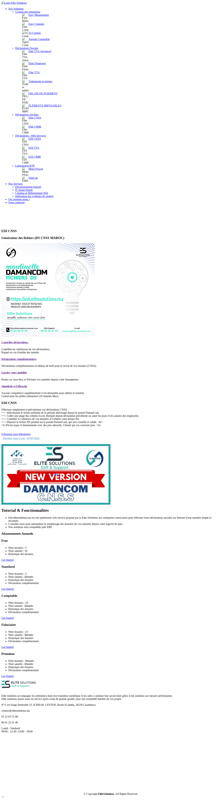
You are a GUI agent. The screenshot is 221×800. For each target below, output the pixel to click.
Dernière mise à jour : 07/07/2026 (21, 438)
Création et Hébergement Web (31, 193)
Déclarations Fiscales (26, 48)
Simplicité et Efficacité (14, 386)
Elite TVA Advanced (39, 51)
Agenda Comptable (39, 39)
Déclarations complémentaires (18, 359)
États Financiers (37, 63)
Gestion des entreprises (27, 11)
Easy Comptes (36, 23)
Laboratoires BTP (25, 165)
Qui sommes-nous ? (19, 199)
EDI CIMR (34, 156)
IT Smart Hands (24, 189)
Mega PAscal (35, 168)
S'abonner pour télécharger (16, 434)
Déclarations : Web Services (30, 135)
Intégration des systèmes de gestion (34, 196)
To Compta (34, 32)
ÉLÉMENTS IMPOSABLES (44, 105)
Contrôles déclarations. (14, 342)
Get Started (7, 559)
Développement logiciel (28, 186)
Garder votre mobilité (14, 372)
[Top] (2, 797)
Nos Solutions (16, 8)
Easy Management (38, 14)
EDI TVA (33, 147)
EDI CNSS (34, 138)
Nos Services (15, 183)
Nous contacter (16, 202)
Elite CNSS (34, 117)
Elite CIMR (34, 126)
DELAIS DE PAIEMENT (43, 93)
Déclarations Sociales (27, 114)
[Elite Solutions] (18, 689)
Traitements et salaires (40, 81)
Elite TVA (34, 72)
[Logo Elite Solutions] (14, 2)
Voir (56, 474)
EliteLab (33, 177)
